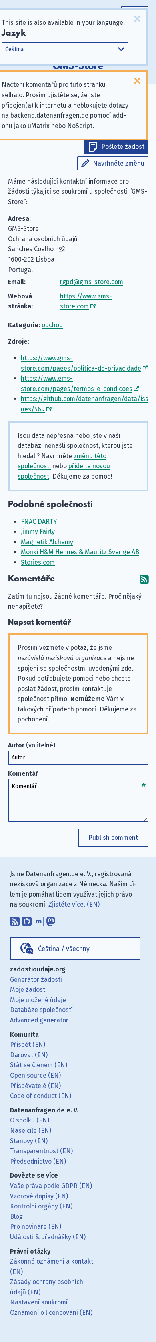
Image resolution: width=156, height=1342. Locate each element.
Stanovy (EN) (29, 1141)
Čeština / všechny (64, 949)
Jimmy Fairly (38, 531)
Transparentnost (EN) (41, 1151)
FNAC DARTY (39, 521)
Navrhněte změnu (118, 163)
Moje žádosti (28, 989)
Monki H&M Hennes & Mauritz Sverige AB (80, 552)
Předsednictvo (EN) (38, 1161)
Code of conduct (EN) (40, 1096)
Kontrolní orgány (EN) (41, 1206)
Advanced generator (39, 1020)
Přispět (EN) (27, 1044)
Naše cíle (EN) (30, 1130)
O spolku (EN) (29, 1120)
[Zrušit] (137, 19)
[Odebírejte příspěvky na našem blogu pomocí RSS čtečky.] (15, 919)
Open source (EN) (35, 1075)
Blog (16, 1216)
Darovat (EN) (29, 1055)
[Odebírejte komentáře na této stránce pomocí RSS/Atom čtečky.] (144, 578)
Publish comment (113, 837)
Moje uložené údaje (38, 1000)
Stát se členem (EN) (38, 1065)
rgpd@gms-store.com (91, 282)
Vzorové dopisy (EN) (39, 1196)
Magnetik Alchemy (47, 542)
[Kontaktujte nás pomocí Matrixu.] (39, 919)
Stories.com (38, 562)
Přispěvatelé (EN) (35, 1086)
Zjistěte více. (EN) (74, 904)
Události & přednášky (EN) (48, 1237)
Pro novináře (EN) (35, 1226)
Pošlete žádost (122, 146)
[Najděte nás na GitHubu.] (27, 919)
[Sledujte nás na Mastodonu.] (51, 919)
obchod (52, 325)
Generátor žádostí (36, 979)
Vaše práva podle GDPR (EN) (51, 1186)
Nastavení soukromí (39, 1302)
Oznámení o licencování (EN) (51, 1312)
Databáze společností (41, 1010)
